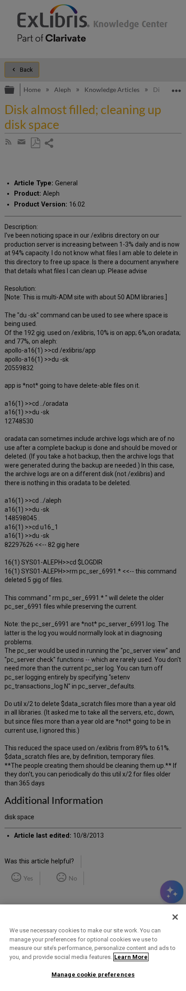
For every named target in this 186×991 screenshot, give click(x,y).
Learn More (131, 957)
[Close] (175, 917)
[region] (93, 947)
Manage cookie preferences (93, 974)
